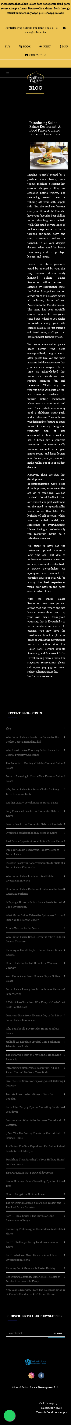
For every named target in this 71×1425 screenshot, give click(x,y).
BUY (8, 46)
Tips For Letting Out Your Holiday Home (29, 1172)
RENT (48, 46)
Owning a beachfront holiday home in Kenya (31, 832)
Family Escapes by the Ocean (22, 928)
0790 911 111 (46, 27)
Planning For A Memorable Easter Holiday (30, 1268)
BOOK (28, 46)
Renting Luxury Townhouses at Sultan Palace (32, 802)
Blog (8, 728)
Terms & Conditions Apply (51, 1412)
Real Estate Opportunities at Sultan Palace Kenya (34, 841)
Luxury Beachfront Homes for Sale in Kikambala (34, 824)
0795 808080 (19, 27)
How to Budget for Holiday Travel (25, 1194)
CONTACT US (37, 55)
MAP (66, 46)
